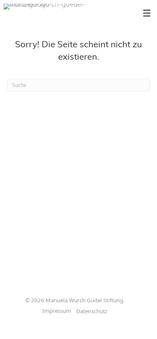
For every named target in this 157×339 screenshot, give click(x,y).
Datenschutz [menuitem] (91, 311)
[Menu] (146, 13)
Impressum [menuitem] (56, 310)
